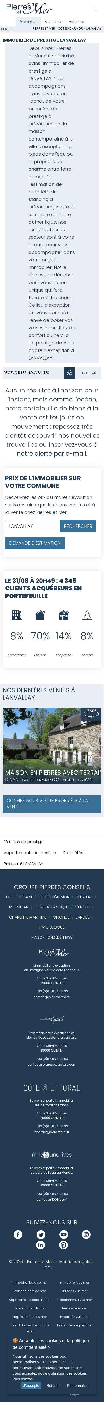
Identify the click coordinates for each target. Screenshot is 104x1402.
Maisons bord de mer (30, 1291)
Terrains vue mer (74, 1308)
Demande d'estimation (35, 543)
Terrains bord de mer (29, 1308)
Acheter (28, 21)
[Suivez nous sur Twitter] (41, 1237)
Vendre (53, 21)
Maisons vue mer (74, 1291)
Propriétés (73, 853)
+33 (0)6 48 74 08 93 (52, 991)
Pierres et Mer (44, 28)
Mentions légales (75, 1262)
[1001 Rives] (51, 1157)
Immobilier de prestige (74, 1325)
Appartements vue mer (74, 1300)
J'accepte (31, 1385)
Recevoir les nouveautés (26, 372)
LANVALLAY (93, 28)
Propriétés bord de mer (29, 1317)
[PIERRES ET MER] (52, 955)
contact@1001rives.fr (52, 1199)
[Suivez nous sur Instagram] (86, 1237)
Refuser (53, 1385)
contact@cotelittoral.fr (52, 1132)
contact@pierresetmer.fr (51, 997)
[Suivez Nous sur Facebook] (18, 1237)
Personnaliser (78, 1385)
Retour (7, 29)
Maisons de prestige (23, 842)
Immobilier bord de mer (30, 1282)
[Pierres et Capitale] (52, 1022)
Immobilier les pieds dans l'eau (29, 1328)
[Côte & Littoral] (52, 1090)
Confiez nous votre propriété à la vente (47, 803)
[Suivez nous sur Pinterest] (63, 1248)
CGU (48, 1268)
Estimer (77, 21)
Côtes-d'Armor (70, 28)
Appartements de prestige (30, 853)
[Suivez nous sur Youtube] (63, 1237)
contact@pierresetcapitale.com (51, 1064)
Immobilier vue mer (74, 1282)
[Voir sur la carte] (69, 373)
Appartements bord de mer (29, 1300)
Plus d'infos (23, 1378)
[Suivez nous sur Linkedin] (40, 1248)
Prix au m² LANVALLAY (23, 864)
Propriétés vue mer (74, 1317)
